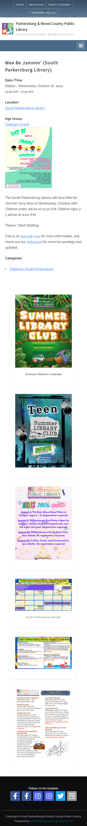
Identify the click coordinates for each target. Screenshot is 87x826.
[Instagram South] (49, 796)
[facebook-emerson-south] (15, 796)
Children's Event (17, 124)
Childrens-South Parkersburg (31, 269)
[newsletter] (72, 796)
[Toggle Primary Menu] (80, 46)
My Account (36, 4)
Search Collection (60, 4)
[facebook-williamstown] (26, 796)
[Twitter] (60, 796)
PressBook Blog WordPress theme (51, 821)
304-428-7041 (30, 236)
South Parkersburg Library (25, 108)
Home (20, 4)
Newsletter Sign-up (43, 12)
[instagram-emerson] (38, 796)
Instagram (34, 242)
